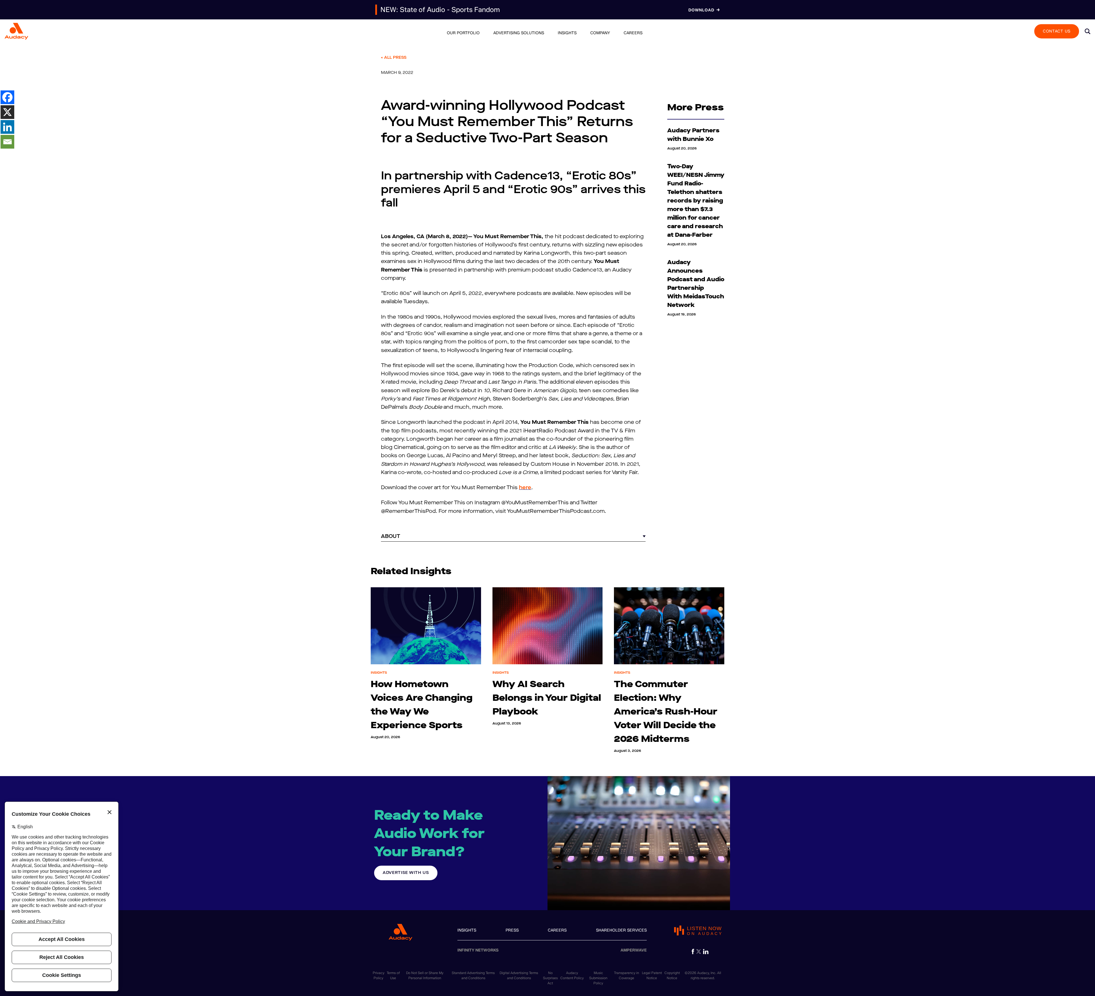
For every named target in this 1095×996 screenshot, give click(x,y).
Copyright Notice (672, 975)
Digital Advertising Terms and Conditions (519, 975)
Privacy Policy (378, 975)
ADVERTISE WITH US (406, 872)
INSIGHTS (466, 930)
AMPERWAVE (633, 950)
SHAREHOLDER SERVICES (621, 930)
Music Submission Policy (598, 978)
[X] (7, 112)
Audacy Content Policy (572, 975)
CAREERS (557, 930)
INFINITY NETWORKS (478, 950)
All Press (395, 57)
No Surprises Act (550, 978)
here (525, 487)
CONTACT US (1056, 31)
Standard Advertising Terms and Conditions (473, 975)
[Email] (7, 142)
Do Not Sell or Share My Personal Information (424, 975)
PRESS (512, 930)
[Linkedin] (7, 127)
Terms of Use (393, 975)
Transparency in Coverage (626, 975)
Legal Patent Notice (652, 975)
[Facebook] (7, 97)
